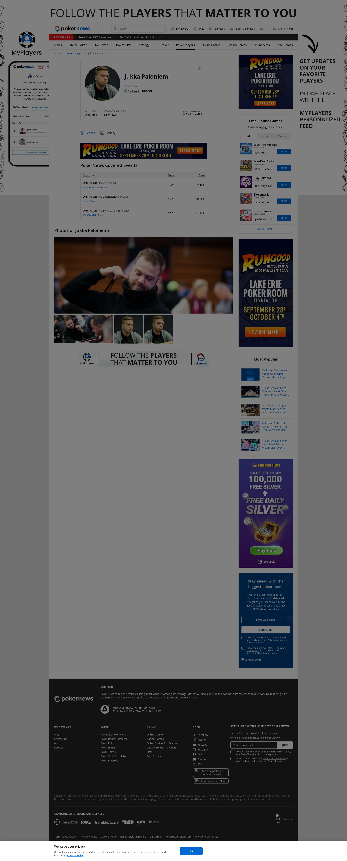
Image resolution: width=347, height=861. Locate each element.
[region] (173, 851)
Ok (191, 851)
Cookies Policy (75, 855)
